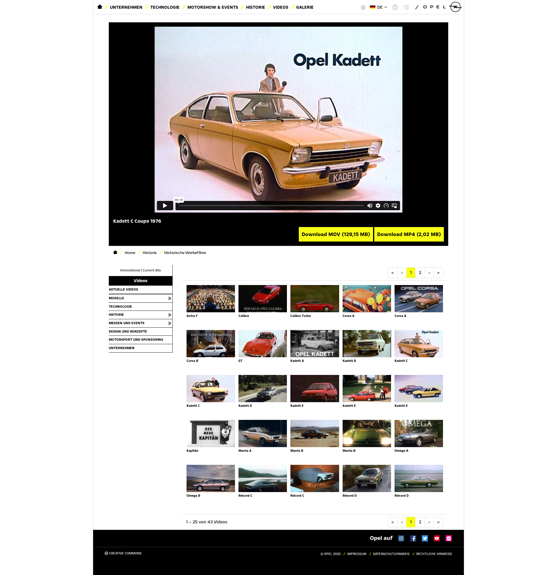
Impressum (356, 554)
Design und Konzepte (128, 331)
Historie (255, 7)
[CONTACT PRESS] (406, 7)
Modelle (116, 298)
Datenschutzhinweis (391, 554)
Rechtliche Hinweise (434, 554)
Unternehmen (126, 7)
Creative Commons (125, 553)
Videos (280, 7)
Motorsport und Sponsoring (136, 339)
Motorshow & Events (212, 7)
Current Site (152, 270)
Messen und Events (126, 323)
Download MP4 (409, 234)
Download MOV (336, 234)
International (130, 270)
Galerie (305, 7)
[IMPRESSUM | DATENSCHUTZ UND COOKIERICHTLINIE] (395, 7)
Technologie (165, 7)
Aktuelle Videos (123, 289)
